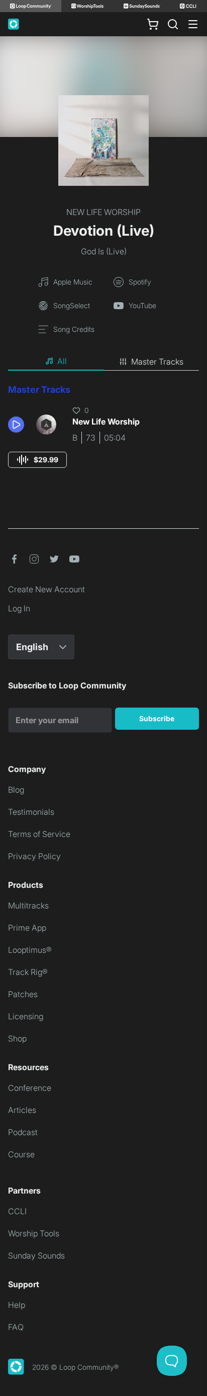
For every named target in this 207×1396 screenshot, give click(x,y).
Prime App (27, 928)
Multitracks (28, 905)
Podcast (23, 1132)
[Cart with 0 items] (153, 24)
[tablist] (103, 362)
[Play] (16, 424)
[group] (37, 460)
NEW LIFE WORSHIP (103, 212)
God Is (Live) (104, 251)
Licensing (25, 1016)
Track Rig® (28, 972)
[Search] (173, 24)
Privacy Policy (34, 856)
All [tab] (62, 361)
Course (21, 1154)
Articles (22, 1110)
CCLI (17, 1211)
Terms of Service (39, 834)
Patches (23, 994)
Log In (19, 608)
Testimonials (31, 812)
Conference (29, 1088)
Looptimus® (30, 950)
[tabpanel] (103, 435)
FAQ (16, 1327)
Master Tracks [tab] (157, 362)
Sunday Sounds (36, 1255)
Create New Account (46, 589)
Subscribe (156, 718)
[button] (18, 424)
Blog (16, 790)
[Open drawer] (193, 24)
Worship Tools (33, 1233)
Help (16, 1305)
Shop (17, 1038)
